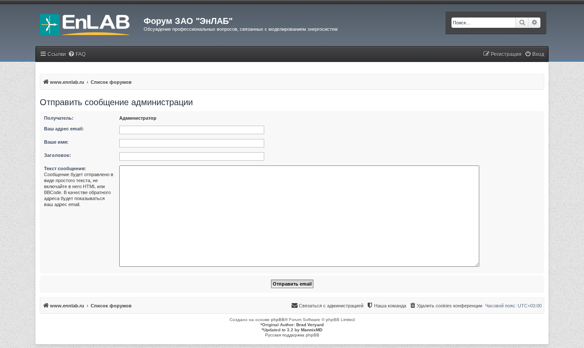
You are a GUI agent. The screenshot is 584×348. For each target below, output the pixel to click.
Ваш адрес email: (64, 128)
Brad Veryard (310, 324)
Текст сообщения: (65, 168)
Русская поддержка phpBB (292, 335)
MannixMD (311, 329)
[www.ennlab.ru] (89, 23)
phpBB (278, 319)
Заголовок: (57, 155)
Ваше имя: (56, 142)
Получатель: (59, 118)
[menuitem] (77, 54)
